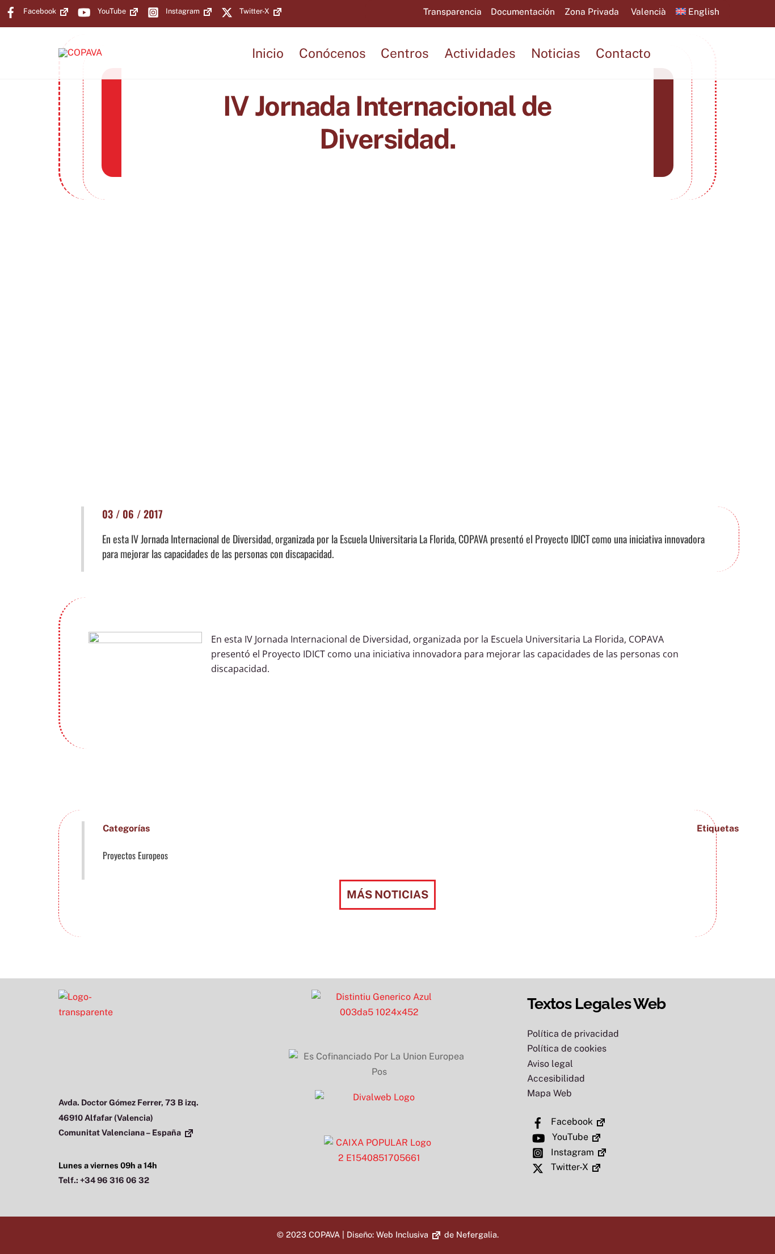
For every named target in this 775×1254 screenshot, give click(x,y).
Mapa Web (549, 1093)
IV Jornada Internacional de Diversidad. (387, 122)
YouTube (111, 11)
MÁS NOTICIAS (387, 894)
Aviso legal (550, 1063)
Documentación (523, 11)
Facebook (39, 11)
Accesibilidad (556, 1078)
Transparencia (452, 11)
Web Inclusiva (402, 1234)
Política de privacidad (573, 1033)
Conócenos (332, 53)
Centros (405, 53)
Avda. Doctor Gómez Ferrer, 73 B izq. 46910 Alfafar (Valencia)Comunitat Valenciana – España (128, 1117)
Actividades (480, 53)
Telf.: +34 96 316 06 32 (103, 1180)
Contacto (623, 53)
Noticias (555, 53)
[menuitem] (647, 11)
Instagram (182, 11)
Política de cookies (566, 1048)
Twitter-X (253, 11)
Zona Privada (592, 11)
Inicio (268, 53)
